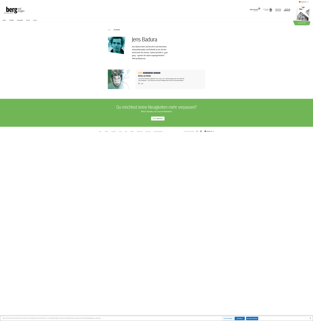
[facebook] (201, 131)
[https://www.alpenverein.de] (278, 10)
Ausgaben (113, 131)
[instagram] (197, 131)
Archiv (120, 131)
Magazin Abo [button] (302, 23)
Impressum (148, 131)
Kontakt (132, 131)
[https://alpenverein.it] (287, 10)
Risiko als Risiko (144, 75)
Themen (106, 131)
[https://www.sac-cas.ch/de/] (267, 10)
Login (126, 131)
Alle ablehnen (239, 318)
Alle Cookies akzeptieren (252, 318)
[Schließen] (310, 318)
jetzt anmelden (158, 118)
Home (109, 30)
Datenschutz (139, 131)
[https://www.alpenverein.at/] (254, 10)
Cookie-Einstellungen (158, 131)
